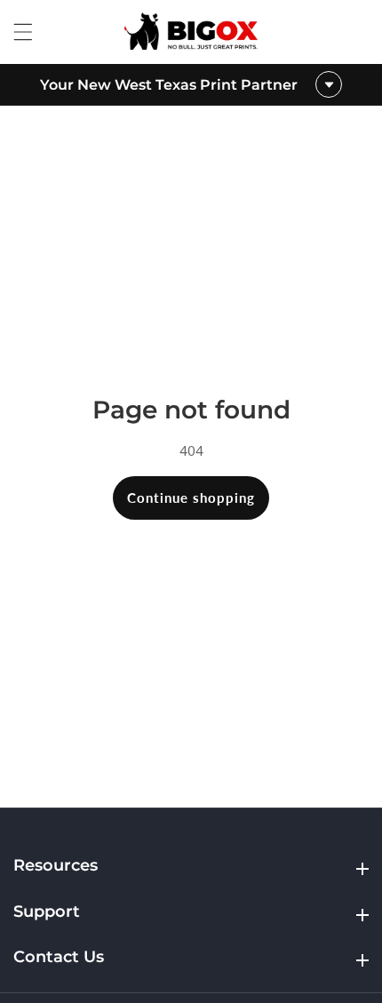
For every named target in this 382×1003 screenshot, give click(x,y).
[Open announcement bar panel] (328, 84)
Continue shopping (191, 497)
